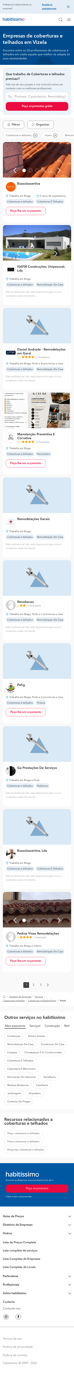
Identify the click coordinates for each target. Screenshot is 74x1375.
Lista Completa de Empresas (21, 1259)
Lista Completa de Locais (19, 1267)
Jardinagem (14, 1093)
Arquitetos (35, 1093)
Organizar (42, 124)
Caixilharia (42, 1085)
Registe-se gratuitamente (49, 7)
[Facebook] (18, 1317)
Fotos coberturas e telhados (23, 1141)
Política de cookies (15, 1355)
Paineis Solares (36, 1036)
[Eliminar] (35, 135)
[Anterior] (15, 170)
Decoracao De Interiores (21, 1077)
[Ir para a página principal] (13, 20)
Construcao (13, 1036)
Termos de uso (12, 1338)
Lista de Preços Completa (19, 1242)
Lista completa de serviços (20, 1250)
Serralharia (49, 1077)
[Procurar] (61, 20)
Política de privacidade (18, 1347)
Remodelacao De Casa (20, 1044)
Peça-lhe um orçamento (25, 211)
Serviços (39, 997)
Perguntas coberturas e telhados (25, 1150)
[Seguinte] (59, 170)
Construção (52, 1026)
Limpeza (12, 1052)
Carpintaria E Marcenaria (21, 1069)
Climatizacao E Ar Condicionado (43, 1052)
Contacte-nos (11, 1308)
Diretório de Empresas (20, 997)
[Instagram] (6, 1317)
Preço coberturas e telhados (23, 1133)
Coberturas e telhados (14, 1001)
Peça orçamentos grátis (37, 106)
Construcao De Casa (52, 1044)
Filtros (16, 124)
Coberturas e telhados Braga (42, 1001)
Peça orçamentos (37, 1188)
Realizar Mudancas (17, 1085)
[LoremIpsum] (70, 20)
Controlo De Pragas (18, 1101)
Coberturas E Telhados (20, 1061)
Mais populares (15, 1026)
